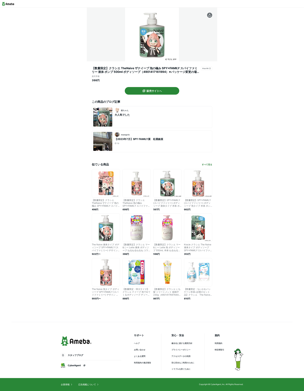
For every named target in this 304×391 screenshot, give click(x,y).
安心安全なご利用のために (182, 362)
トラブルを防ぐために (180, 369)
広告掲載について (87, 384)
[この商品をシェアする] (209, 15)
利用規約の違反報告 (142, 362)
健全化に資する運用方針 (181, 343)
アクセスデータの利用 (180, 356)
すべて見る (207, 164)
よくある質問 (139, 356)
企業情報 (65, 384)
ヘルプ (137, 343)
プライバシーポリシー (180, 350)
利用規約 (218, 343)
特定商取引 (219, 350)
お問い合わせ (139, 350)
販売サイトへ (154, 90)
